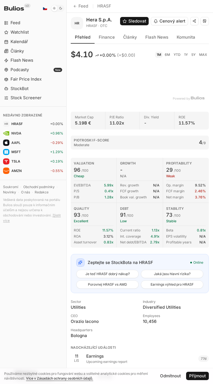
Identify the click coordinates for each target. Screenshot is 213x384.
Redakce (42, 192)
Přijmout (197, 375)
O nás (25, 192)
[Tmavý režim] (57, 8)
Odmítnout (170, 375)
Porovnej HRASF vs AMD (107, 284)
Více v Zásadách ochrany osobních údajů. (59, 378)
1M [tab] (159, 55)
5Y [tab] (193, 55)
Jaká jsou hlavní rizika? (172, 274)
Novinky (9, 192)
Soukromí (10, 187)
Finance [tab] (107, 37)
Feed (83, 6)
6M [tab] (167, 55)
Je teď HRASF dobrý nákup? (107, 274)
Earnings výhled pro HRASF (172, 284)
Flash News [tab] (156, 37)
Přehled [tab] (82, 37)
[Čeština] (45, 8)
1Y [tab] (186, 55)
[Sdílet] (194, 21)
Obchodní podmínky (39, 187)
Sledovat (137, 21)
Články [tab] (130, 37)
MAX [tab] (203, 55)
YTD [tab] (177, 55)
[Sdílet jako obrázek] (205, 21)
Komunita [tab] (186, 37)
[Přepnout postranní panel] (66, 192)
